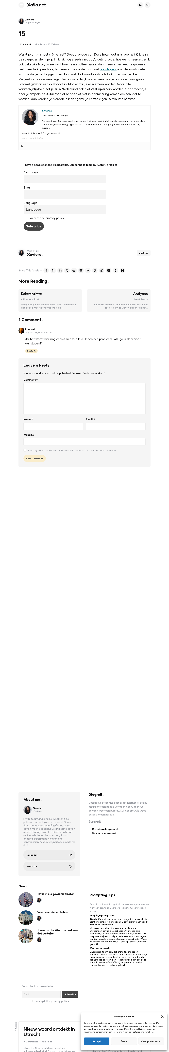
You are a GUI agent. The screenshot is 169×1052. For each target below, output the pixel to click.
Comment (30, 379)
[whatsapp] (101, 270)
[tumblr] (67, 270)
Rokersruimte (31, 294)
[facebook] (46, 270)
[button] (162, 1016)
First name (31, 172)
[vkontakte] (88, 270)
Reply (30, 351)
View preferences (151, 1041)
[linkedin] (60, 270)
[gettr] (115, 270)
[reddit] (74, 270)
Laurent (30, 329)
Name (28, 419)
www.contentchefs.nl (33, 138)
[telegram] (108, 270)
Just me (143, 253)
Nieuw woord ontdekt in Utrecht (49, 1031)
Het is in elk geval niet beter (55, 894)
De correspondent (104, 833)
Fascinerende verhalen (52, 912)
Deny (124, 1041)
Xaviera (29, 19)
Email (27, 187)
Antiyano (140, 294)
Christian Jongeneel (105, 829)
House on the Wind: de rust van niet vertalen (57, 932)
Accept (96, 1041)
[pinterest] (53, 270)
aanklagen (108, 69)
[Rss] (21, 146)
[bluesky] (122, 270)
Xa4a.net (36, 5)
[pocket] (81, 270)
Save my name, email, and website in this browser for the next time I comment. (72, 450)
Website (28, 434)
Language (30, 203)
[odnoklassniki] (95, 270)
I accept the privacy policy (46, 218)
